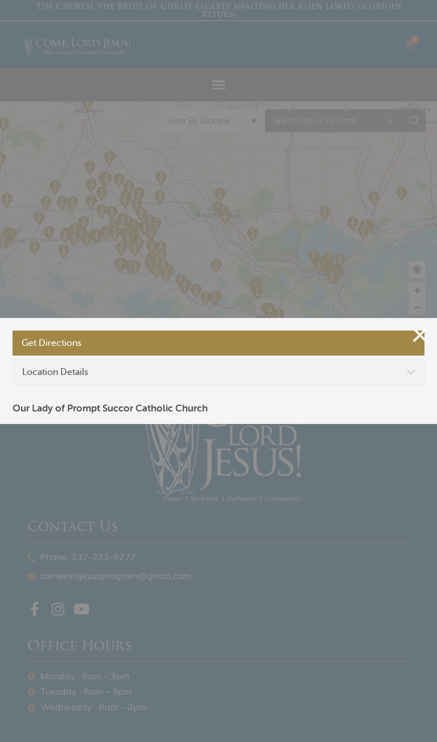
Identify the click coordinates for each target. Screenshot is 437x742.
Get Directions (51, 343)
